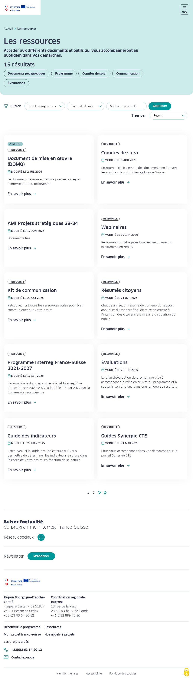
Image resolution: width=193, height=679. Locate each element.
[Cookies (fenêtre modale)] (186, 672)
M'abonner (41, 556)
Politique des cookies (122, 673)
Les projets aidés (16, 642)
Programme (64, 73)
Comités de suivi (94, 73)
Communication (127, 73)
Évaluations (16, 83)
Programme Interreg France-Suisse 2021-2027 (47, 365)
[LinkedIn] (41, 537)
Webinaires (114, 227)
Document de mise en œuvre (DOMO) (40, 161)
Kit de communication (32, 290)
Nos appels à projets (59, 634)
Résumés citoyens (121, 290)
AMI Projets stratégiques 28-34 (43, 223)
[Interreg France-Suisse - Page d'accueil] (22, 9)
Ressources (52, 627)
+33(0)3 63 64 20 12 (26, 650)
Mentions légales (67, 673)
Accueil (8, 28)
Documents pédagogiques (26, 73)
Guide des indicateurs (32, 436)
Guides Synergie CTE (124, 436)
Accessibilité (94, 673)
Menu (184, 12)
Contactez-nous (22, 657)
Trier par (138, 115)
